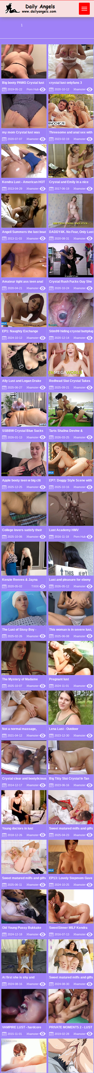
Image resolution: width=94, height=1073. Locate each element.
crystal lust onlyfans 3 (65, 83)
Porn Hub (36, 89)
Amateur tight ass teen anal (22, 281)
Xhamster (83, 89)
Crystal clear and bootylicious (24, 778)
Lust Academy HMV (64, 530)
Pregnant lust (59, 679)
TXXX (38, 586)
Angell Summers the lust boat (24, 232)
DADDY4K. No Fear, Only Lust (71, 232)
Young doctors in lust (17, 828)
